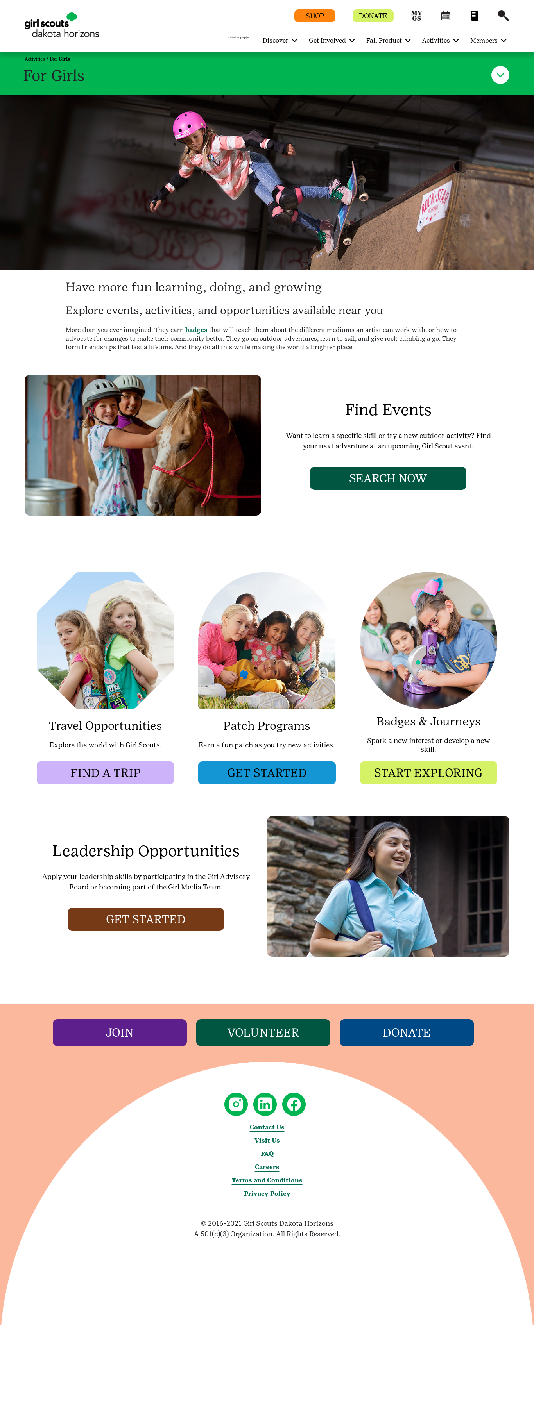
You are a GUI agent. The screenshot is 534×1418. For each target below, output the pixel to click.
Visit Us (267, 1140)
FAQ (267, 1153)
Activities (35, 59)
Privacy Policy (267, 1193)
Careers (267, 1167)
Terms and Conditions (267, 1180)
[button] (417, 19)
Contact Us (267, 1127)
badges (196, 330)
